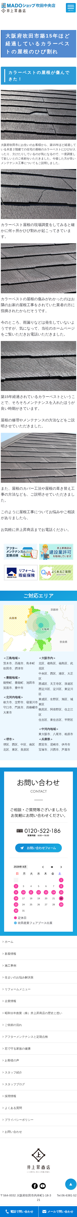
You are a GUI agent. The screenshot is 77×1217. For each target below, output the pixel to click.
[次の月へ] (61, 867)
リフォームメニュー (18, 989)
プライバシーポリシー (19, 1119)
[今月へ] (52, 867)
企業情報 (10, 1001)
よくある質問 (13, 1108)
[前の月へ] (43, 867)
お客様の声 (12, 1060)
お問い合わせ (13, 1131)
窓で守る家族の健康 (18, 1048)
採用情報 (10, 1096)
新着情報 (10, 953)
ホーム (9, 941)
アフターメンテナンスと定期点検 (26, 1036)
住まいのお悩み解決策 (19, 977)
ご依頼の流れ (13, 1025)
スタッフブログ (15, 1084)
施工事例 (10, 965)
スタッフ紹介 (13, 1072)
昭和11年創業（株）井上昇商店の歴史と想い (33, 1013)
